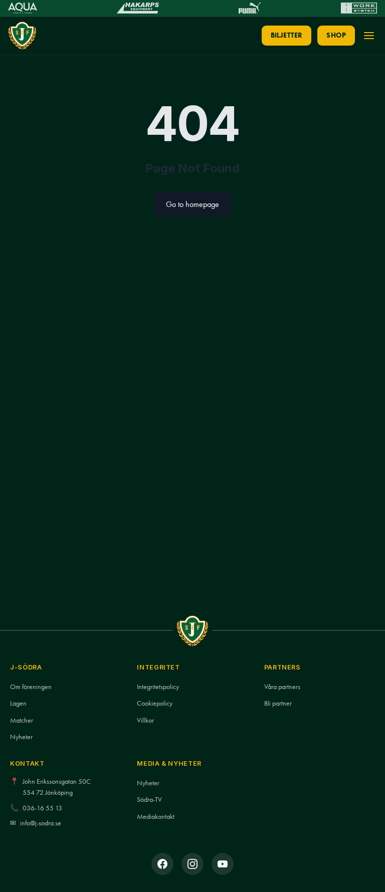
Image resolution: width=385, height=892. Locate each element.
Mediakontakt (155, 816)
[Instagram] (192, 864)
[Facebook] (162, 864)
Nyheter (21, 737)
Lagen (18, 703)
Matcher (21, 720)
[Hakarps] (137, 8)
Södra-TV (149, 799)
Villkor (145, 720)
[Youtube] (223, 864)
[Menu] (369, 36)
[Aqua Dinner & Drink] (22, 8)
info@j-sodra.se (40, 823)
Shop (336, 35)
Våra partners (282, 687)
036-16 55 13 (42, 808)
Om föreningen (31, 687)
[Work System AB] (359, 8)
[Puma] (250, 8)
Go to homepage (192, 204)
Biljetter (287, 35)
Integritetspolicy (158, 687)
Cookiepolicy (154, 703)
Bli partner (278, 703)
